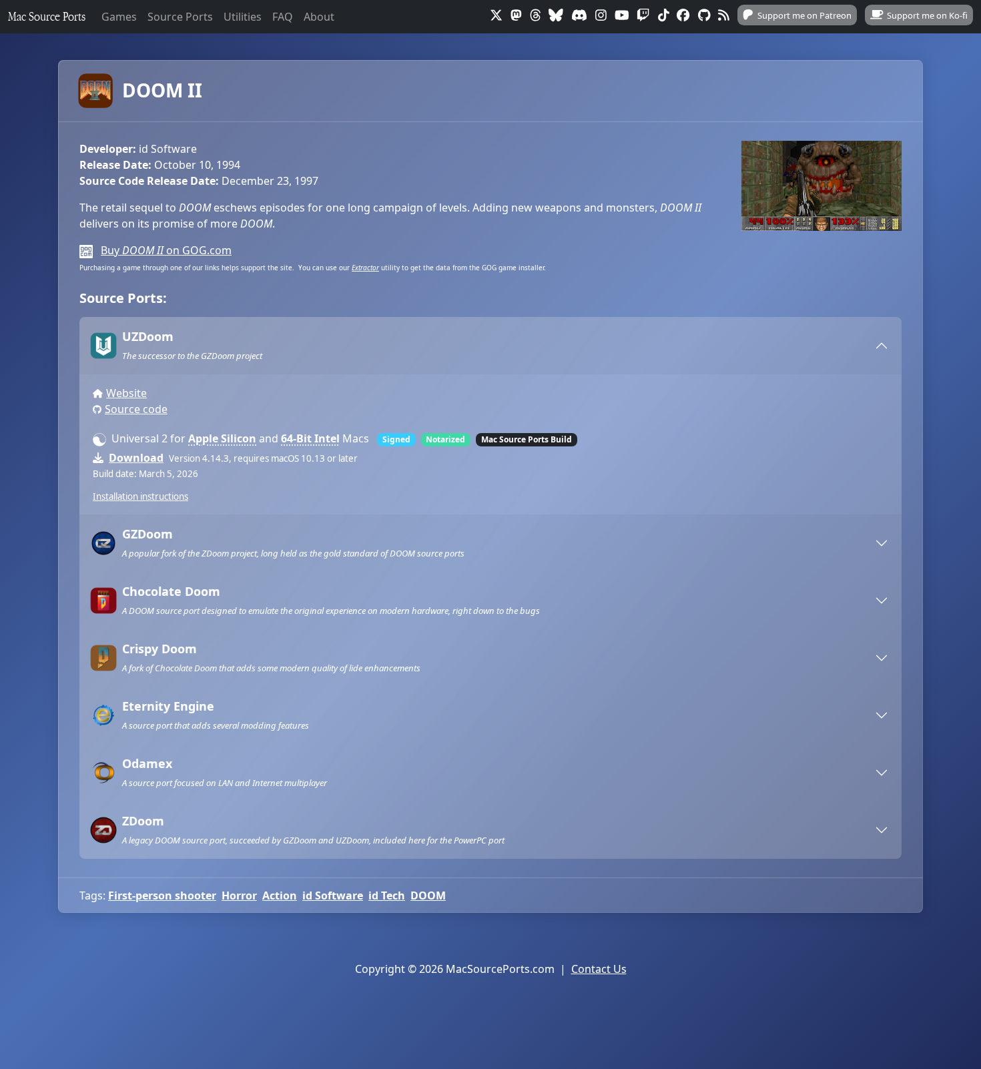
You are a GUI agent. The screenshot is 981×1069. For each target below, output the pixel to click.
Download (136, 457)
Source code (136, 409)
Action (279, 895)
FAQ (282, 16)
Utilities (243, 16)
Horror (239, 895)
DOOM (428, 895)
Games (119, 16)
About (319, 16)
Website (126, 393)
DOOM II (162, 90)
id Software (332, 895)
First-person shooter (162, 895)
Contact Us (599, 969)
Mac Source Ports (46, 16)
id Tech (386, 895)
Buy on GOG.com (166, 250)
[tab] (490, 345)
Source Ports (180, 16)
